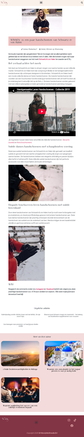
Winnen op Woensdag (54, 49)
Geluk (43, 49)
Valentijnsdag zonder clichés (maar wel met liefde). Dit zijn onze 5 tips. (20, 315)
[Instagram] (69, 420)
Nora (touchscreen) (24, 142)
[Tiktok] (75, 420)
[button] (41, 2)
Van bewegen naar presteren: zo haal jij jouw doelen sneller (20, 325)
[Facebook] (72, 425)
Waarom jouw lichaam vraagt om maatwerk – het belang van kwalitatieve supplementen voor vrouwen (63, 315)
